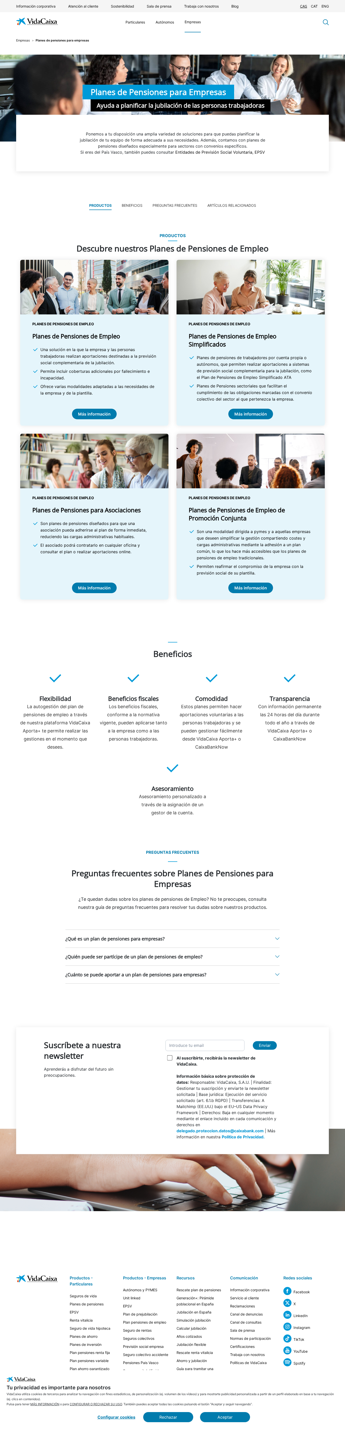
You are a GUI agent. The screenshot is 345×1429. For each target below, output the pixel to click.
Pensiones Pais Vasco (140, 1363)
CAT (314, 6)
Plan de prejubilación (140, 1314)
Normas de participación (250, 1338)
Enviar (265, 1045)
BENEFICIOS (132, 205)
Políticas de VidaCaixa (248, 1363)
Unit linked (131, 1298)
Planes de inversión (86, 1344)
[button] (172, 939)
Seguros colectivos (138, 1338)
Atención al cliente (83, 6)
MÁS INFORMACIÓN (44, 1404)
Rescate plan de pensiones (199, 1290)
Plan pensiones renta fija (90, 1352)
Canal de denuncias (246, 1314)
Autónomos (165, 22)
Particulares (135, 22)
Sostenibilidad (122, 6)
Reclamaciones (242, 1306)
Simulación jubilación (194, 1320)
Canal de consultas (245, 1322)
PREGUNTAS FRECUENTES (175, 205)
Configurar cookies (116, 1417)
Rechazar (168, 1417)
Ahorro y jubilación (192, 1360)
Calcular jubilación (191, 1328)
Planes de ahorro (83, 1336)
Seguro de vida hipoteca (90, 1328)
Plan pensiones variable (89, 1360)
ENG (325, 6)
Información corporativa (36, 6)
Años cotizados (189, 1336)
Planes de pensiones (87, 1304)
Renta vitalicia (81, 1320)
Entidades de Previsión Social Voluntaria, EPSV (220, 152)
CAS (303, 6)
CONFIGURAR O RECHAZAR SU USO (96, 1404)
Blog (235, 6)
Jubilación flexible (191, 1344)
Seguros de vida (83, 1296)
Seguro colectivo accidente (145, 1354)
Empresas (193, 22)
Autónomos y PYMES (140, 1290)
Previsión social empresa (143, 1346)
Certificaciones (242, 1346)
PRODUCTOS (100, 205)
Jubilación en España (194, 1312)
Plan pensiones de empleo (144, 1322)
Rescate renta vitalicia (195, 1352)
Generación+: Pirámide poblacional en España (195, 1301)
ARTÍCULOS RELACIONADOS (231, 205)
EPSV (74, 1312)
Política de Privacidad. (243, 1136)
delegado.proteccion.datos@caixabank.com (220, 1130)
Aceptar (225, 1417)
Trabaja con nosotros (201, 6)
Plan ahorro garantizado (89, 1369)
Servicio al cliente (244, 1298)
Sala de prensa (159, 6)
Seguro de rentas (137, 1330)
